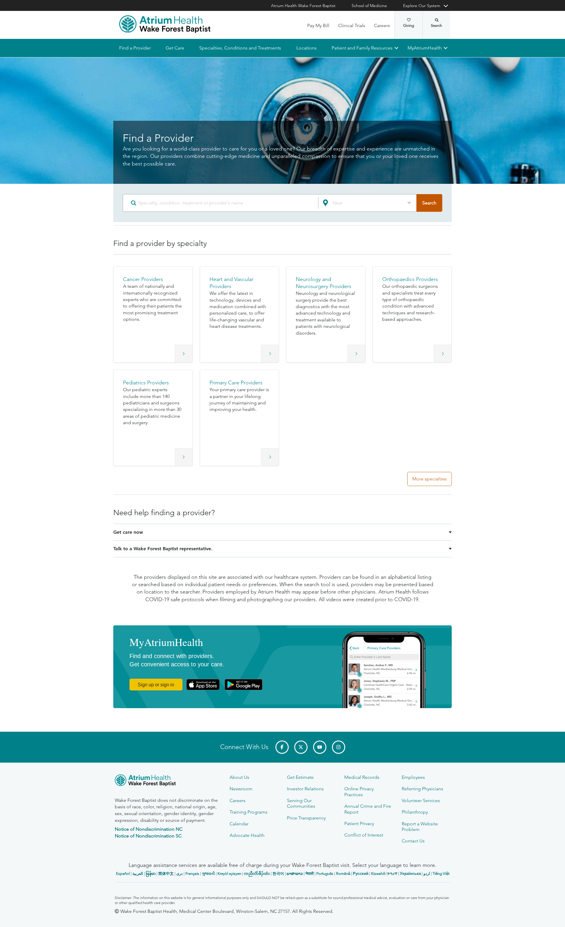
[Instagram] (338, 747)
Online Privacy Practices (359, 791)
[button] (153, 314)
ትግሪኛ (392, 873)
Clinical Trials (351, 25)
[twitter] (301, 747)
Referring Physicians (422, 788)
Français (192, 873)
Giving (408, 25)
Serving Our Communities (301, 803)
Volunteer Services (421, 800)
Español (123, 873)
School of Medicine (369, 5)
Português (324, 873)
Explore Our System (421, 5)
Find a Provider (135, 48)
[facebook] (282, 747)
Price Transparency (306, 818)
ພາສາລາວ (295, 873)
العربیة (137, 873)
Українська (410, 873)
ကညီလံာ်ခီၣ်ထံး (257, 873)
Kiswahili (378, 873)
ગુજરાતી (208, 873)
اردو (426, 873)
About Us (239, 777)
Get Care (175, 48)
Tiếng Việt (441, 873)
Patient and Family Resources (361, 48)
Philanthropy (415, 812)
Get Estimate (300, 777)
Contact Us (413, 841)
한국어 (278, 873)
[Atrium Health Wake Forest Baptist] (165, 24)
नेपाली (309, 873)
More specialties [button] (429, 479)
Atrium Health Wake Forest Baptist (303, 5)
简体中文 (166, 873)
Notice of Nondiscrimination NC (148, 829)
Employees (413, 777)
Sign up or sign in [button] (156, 684)
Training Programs (248, 812)
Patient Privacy (359, 823)
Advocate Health (247, 835)
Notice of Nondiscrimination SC (148, 836)
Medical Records (361, 777)
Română (343, 873)
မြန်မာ (151, 873)
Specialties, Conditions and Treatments (240, 48)
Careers (382, 25)
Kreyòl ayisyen (229, 873)
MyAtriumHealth (425, 48)
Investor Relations (305, 788)
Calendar (239, 824)
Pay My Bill (318, 25)
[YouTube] (319, 747)
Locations (306, 48)
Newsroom (241, 788)
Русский (360, 873)
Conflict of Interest (363, 835)
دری (179, 873)
